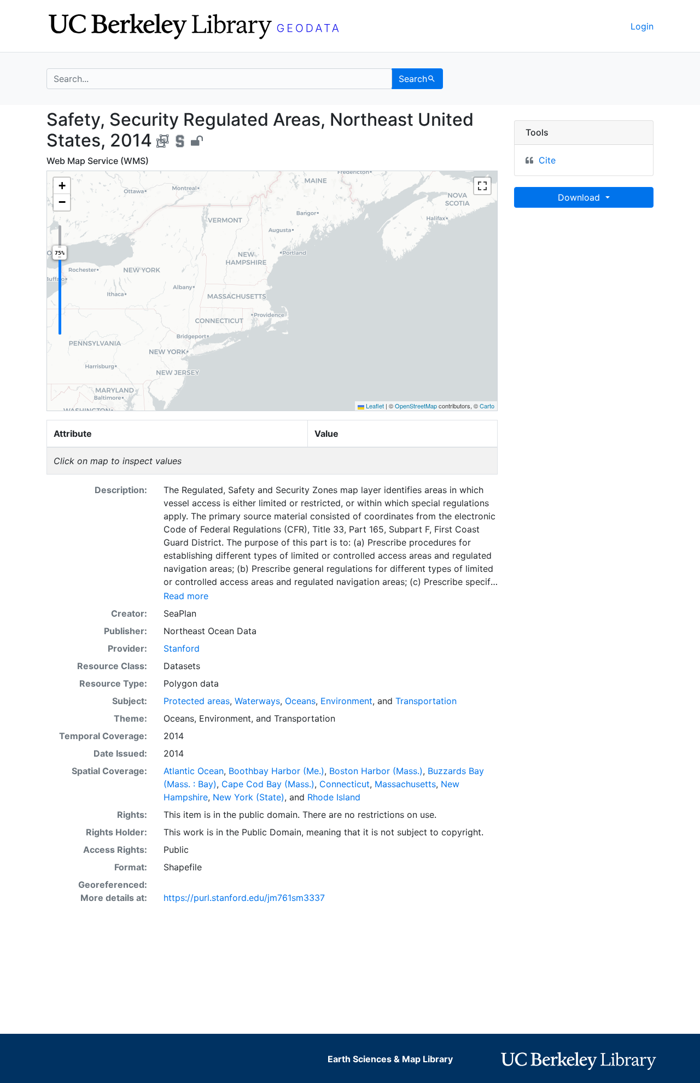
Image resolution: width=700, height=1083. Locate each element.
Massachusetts (405, 783)
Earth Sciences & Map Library (390, 1058)
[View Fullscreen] (482, 186)
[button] (62, 186)
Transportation (426, 700)
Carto (487, 405)
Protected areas (197, 700)
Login (642, 26)
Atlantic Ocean (194, 770)
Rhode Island (333, 797)
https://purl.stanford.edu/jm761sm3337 (244, 897)
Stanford (182, 648)
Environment (346, 700)
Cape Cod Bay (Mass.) (267, 783)
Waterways (257, 700)
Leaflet (374, 405)
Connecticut (344, 783)
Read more (186, 595)
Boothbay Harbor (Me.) (276, 770)
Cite (547, 160)
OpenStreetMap (416, 405)
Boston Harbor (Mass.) (376, 770)
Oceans (300, 700)
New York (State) (248, 797)
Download (580, 197)
